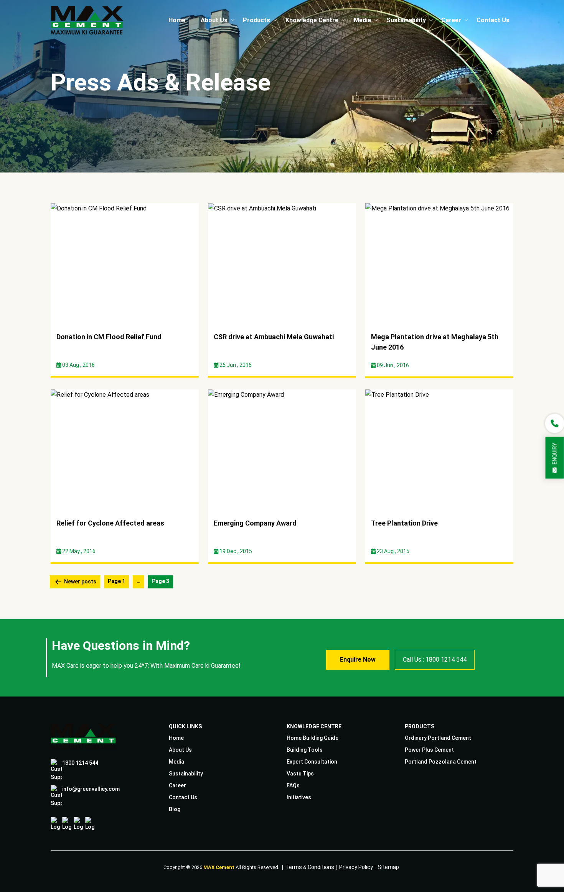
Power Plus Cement (429, 750)
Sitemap (388, 866)
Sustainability (406, 20)
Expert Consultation (312, 762)
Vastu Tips (300, 773)
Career (451, 20)
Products (256, 20)
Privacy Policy (356, 866)
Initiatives (299, 797)
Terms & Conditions (309, 866)
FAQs (293, 785)
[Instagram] (67, 824)
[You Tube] (90, 824)
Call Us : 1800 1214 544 (435, 659)
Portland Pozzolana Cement (441, 762)
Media (362, 20)
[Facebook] (55, 824)
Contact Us (493, 20)
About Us (214, 20)
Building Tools (305, 750)
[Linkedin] (78, 824)
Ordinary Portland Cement (438, 738)
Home (176, 20)
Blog (174, 809)
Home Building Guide (312, 738)
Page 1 (116, 581)
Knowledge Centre (311, 20)
